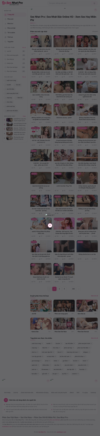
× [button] (50, 225)
